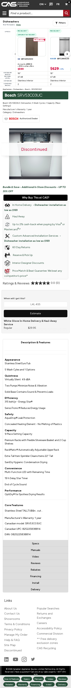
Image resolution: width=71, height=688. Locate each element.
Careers (42, 623)
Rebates (35, 569)
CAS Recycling (46, 648)
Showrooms (12, 619)
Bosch (27, 89)
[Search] (66, 13)
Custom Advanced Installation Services (32, 238)
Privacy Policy (13, 629)
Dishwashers (18, 89)
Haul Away (18, 216)
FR (58, 4)
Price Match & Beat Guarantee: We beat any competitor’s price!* (33, 273)
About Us (10, 608)
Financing (35, 576)
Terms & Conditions (17, 624)
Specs (35, 543)
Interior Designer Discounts (28, 263)
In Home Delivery (35, 207)
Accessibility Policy (49, 628)
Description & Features (35, 342)
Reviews (35, 563)
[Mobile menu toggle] (4, 13)
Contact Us (12, 613)
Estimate (35, 313)
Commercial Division (50, 633)
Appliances (7, 89)
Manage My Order (15, 634)
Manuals (35, 550)
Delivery (35, 589)
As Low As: (25, 64)
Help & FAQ (12, 640)
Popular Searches (48, 608)
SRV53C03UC (36, 89)
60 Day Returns (21, 247)
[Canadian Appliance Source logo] (18, 4)
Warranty (22, 684)
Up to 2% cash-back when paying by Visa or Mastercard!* (34, 226)
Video (35, 556)
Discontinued (13, 650)
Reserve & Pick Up (22, 255)
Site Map (10, 645)
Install (35, 582)
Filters (62, 23)
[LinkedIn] (6, 661)
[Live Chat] (50, 4)
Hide (18, 25)
